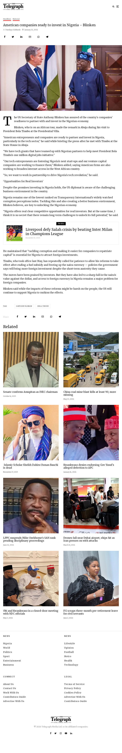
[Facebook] (50, 733)
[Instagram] (60, 733)
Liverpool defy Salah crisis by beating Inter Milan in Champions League (69, 231)
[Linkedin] (71, 733)
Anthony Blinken (24, 306)
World (6, 647)
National (16, 19)
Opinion (69, 647)
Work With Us (11, 692)
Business (8, 665)
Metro (67, 656)
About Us (8, 684)
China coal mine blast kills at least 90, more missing (89, 393)
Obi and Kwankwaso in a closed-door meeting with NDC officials (30, 612)
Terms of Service (74, 684)
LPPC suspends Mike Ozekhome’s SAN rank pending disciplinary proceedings (29, 539)
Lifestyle (69, 643)
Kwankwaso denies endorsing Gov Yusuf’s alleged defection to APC (88, 466)
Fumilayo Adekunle (12, 30)
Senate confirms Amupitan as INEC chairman (30, 392)
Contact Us (9, 688)
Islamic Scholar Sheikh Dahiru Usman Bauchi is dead (30, 466)
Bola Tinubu (43, 306)
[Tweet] (13, 37)
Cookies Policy (72, 692)
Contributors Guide (14, 697)
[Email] (30, 37)
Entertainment (12, 660)
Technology (71, 665)
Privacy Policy (72, 688)
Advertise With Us (13, 701)
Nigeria (7, 643)
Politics (7, 652)
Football (69, 652)
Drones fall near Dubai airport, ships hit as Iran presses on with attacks (89, 539)
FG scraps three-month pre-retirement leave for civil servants (90, 612)
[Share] (4, 37)
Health (68, 660)
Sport (6, 656)
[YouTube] (66, 733)
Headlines (7, 19)
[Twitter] (55, 733)
